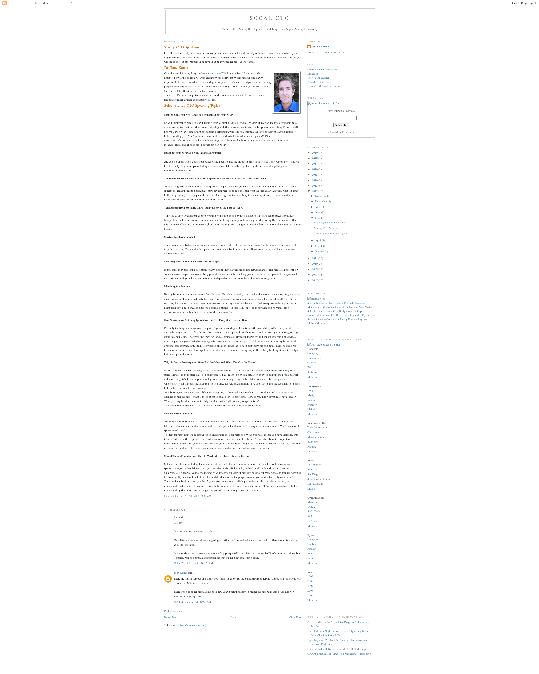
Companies (313, 539)
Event (310, 553)
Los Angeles (314, 464)
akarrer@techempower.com (322, 69)
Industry (312, 469)
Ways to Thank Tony (319, 82)
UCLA (311, 507)
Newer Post (170, 617)
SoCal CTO (270, 17)
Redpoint (312, 442)
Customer (328, 307)
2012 (315, 191)
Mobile (311, 323)
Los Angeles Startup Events (330, 222)
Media (368, 307)
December (321, 196)
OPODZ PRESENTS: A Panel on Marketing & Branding (339, 653)
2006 (310, 590)
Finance (352, 319)
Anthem (311, 446)
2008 (315, 274)
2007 (315, 280)
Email (334, 315)
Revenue (321, 319)
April (318, 240)
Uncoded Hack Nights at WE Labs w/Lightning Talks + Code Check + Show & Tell (338, 633)
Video (358, 315)
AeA (309, 516)
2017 (315, 163)
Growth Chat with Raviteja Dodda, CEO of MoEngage (338, 649)
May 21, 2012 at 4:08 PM (192, 601)
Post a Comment (173, 611)
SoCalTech (313, 511)
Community (314, 315)
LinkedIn (312, 73)
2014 (315, 180)
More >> (321, 323)
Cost (335, 311)
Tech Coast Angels (318, 427)
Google (311, 390)
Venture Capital (357, 311)
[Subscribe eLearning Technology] (323, 103)
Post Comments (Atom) (193, 625)
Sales (310, 311)
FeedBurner (348, 132)
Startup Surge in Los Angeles (330, 233)
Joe (175, 517)
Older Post (295, 617)
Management (314, 307)
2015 (315, 174)
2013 (315, 185)
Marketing (322, 303)
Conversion (333, 319)
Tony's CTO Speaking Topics (323, 86)
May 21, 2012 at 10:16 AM (193, 563)
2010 (315, 263)
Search (311, 319)
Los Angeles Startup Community (299, 29)
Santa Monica (315, 484)
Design (343, 311)
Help (310, 558)
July (318, 207)
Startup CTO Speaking (181, 47)
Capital (311, 362)
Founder (353, 307)
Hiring (344, 319)
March (319, 246)
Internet (326, 315)
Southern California (318, 479)
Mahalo (311, 409)
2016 (315, 169)
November (321, 201)
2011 (315, 258)
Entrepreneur (336, 303)
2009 (315, 269)
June (318, 212)
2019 (315, 153)
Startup (311, 303)
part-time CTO (217, 73)
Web (361, 307)
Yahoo (311, 400)
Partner (318, 311)
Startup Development (251, 29)
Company (313, 353)
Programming (346, 315)
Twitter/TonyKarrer (318, 77)
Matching (272, 29)
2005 (310, 595)
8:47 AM (206, 496)
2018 (315, 158)
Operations (368, 315)
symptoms (279, 379)
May (318, 218)
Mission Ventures (317, 437)
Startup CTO (229, 29)
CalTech (312, 521)
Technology (341, 307)
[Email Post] (212, 496)
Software (327, 311)
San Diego (313, 474)
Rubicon (312, 404)
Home (233, 617)
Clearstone (313, 432)
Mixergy (312, 502)
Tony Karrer (188, 496)
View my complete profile (325, 52)
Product (348, 303)
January (320, 251)
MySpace (312, 395)
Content (312, 544)
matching (295, 294)
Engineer (363, 319)
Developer (360, 303)
